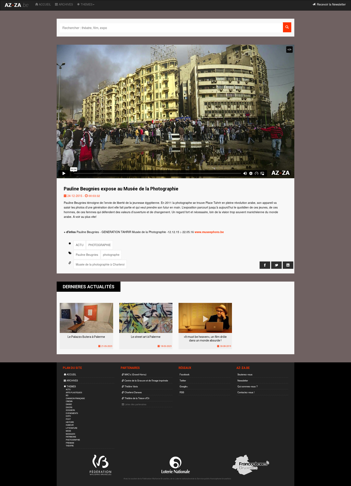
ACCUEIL (44, 4)
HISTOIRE (70, 422)
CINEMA (69, 401)
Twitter (183, 380)
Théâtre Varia (131, 386)
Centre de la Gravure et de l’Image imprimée (146, 380)
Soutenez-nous (244, 374)
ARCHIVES (65, 4)
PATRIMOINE (71, 436)
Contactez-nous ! (246, 392)
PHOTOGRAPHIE (99, 245)
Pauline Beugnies (87, 255)
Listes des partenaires (135, 404)
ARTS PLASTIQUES (74, 392)
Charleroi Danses (133, 392)
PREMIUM (70, 443)
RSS (182, 392)
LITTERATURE (71, 428)
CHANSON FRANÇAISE (75, 398)
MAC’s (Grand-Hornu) (135, 374)
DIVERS (69, 407)
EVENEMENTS (72, 413)
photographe (111, 255)
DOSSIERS (70, 410)
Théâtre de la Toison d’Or (137, 398)
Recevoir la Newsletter (330, 4)
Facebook (185, 374)
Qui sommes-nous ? (247, 386)
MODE (68, 431)
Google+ (184, 386)
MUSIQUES (70, 434)
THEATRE (70, 445)
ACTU (79, 245)
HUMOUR (70, 425)
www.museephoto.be (209, 232)
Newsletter (242, 380)
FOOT (68, 419)
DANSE (69, 404)
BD (67, 395)
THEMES (86, 4)
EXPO (68, 416)
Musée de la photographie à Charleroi (100, 264)
